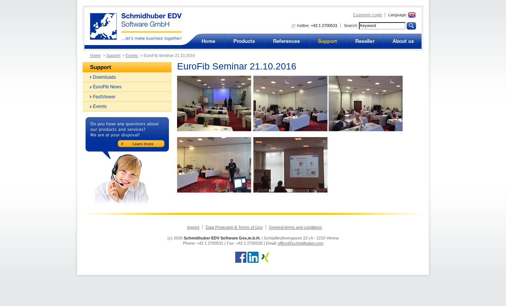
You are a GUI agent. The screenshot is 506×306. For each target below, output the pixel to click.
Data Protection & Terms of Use (234, 227)
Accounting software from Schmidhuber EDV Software (136, 27)
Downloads (104, 77)
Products (244, 41)
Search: (351, 25)
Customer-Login (367, 15)
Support (327, 41)
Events (132, 55)
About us (402, 41)
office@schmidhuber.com (300, 243)
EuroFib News (107, 86)
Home (95, 55)
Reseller (364, 41)
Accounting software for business (208, 41)
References (286, 41)
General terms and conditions (295, 227)
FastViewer (104, 96)
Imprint (193, 227)
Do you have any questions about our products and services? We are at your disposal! (127, 161)
